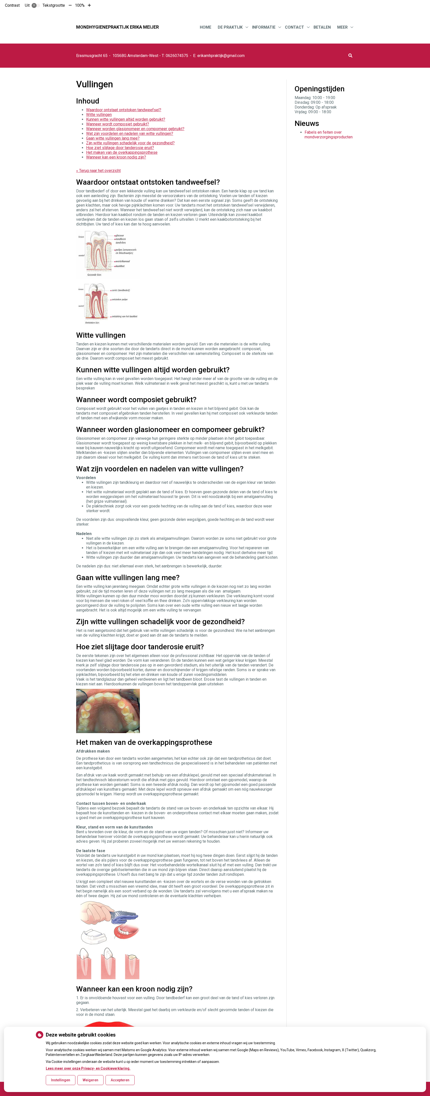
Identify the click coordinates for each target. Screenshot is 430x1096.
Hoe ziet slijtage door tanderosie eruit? (120, 147)
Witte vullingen (99, 114)
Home (205, 27)
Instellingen (60, 1080)
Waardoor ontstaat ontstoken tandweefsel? (123, 110)
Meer (342, 27)
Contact (294, 27)
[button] (350, 55)
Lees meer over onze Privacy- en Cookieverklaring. (88, 1068)
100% (80, 5)
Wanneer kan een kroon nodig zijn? (116, 157)
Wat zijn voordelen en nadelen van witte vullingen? (129, 133)
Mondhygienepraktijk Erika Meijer (117, 27)
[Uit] (36, 5)
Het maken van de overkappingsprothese (122, 152)
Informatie (263, 27)
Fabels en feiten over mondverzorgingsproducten (329, 134)
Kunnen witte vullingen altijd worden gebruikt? (125, 119)
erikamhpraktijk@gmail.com (221, 55)
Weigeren (90, 1080)
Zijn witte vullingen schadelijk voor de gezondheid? (130, 143)
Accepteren (120, 1080)
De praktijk (230, 27)
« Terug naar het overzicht (98, 170)
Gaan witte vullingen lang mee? (113, 138)
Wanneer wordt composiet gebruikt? (117, 124)
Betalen (322, 27)
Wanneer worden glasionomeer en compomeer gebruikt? (135, 128)
